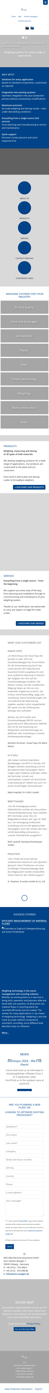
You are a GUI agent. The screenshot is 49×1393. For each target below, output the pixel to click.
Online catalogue (30, 16)
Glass (24, 422)
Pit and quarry (24, 307)
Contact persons (24, 21)
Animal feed (24, 336)
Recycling (24, 393)
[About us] (24, 187)
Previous (10, 1058)
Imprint (38, 1388)
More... (5, 1032)
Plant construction (24, 408)
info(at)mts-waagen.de (17, 1273)
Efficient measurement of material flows (24, 922)
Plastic (24, 350)
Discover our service (31, 623)
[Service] (24, 227)
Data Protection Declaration (18, 1388)
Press (14, 16)
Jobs (20, 16)
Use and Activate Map (24, 1329)
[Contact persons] (24, 247)
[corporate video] (24, 267)
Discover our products (30, 487)
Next (38, 1058)
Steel (24, 365)
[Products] (24, 207)
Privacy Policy (23, 1221)
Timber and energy (24, 379)
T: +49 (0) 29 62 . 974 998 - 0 (24, 1374)
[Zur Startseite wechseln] (24, 10)
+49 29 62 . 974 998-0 (16, 1267)
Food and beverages (24, 322)
